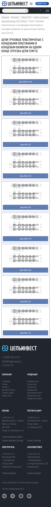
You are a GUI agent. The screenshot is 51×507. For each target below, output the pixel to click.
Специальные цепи (33, 395)
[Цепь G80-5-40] (25, 326)
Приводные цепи (33, 381)
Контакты (5, 387)
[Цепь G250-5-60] (25, 169)
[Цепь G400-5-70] (25, 232)
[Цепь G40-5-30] (25, 200)
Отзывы (4, 384)
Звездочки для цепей (34, 398)
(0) (47, 10)
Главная (5, 17)
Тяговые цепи (32, 387)
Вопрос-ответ (7, 395)
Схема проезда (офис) (12, 436)
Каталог (15, 17)
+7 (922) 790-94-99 (33, 454)
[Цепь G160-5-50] (25, 106)
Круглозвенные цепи (34, 393)
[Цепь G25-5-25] (25, 137)
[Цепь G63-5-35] (25, 294)
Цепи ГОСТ (26, 17)
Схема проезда (34, 440)
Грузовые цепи (32, 390)
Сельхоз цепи (32, 384)
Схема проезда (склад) (12, 440)
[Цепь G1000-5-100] (25, 75)
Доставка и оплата (8, 390)
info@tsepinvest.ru (12, 361)
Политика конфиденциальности (13, 489)
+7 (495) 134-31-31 (11, 357)
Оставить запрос (8, 393)
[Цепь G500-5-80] (25, 263)
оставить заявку (42, 3)
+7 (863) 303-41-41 (33, 417)
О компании (6, 381)
